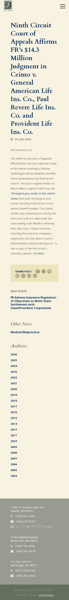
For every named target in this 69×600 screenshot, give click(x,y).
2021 (14, 383)
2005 (14, 470)
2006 (14, 464)
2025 (14, 360)
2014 (14, 423)
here (41, 253)
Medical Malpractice (25, 332)
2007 (14, 458)
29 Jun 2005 (23, 139)
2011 (14, 435)
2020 (14, 389)
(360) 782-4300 (25, 546)
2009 (14, 447)
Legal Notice (46, 595)
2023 (14, 371)
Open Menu (62, 6)
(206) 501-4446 (25, 516)
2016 (14, 412)
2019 (14, 394)
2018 (14, 400)
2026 (14, 354)
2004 (14, 475)
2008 (14, 452)
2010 (14, 441)
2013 (14, 429)
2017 (14, 406)
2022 (14, 377)
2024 (14, 366)
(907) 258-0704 (25, 570)
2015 (14, 418)
